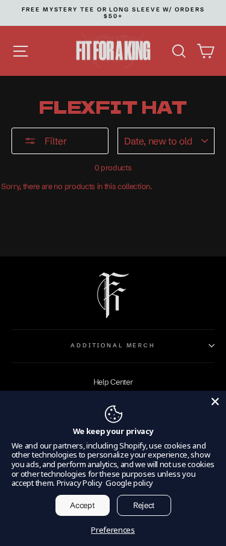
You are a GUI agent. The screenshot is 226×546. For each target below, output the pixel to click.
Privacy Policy (80, 482)
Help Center (113, 381)
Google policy (129, 482)
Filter (54, 141)
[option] (113, 13)
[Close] (215, 402)
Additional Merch (113, 345)
